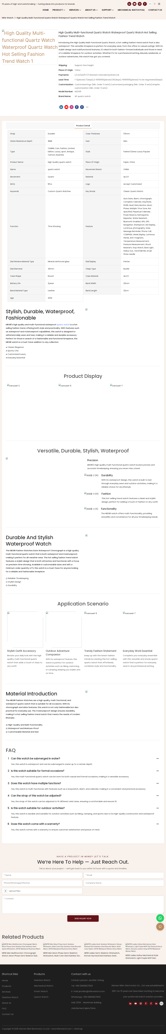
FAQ (4, 1008)
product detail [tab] (83, 125)
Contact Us (7, 1014)
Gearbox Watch (10, 997)
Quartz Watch (41, 996)
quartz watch (63, 324)
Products (6, 986)
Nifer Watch (7, 17)
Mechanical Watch (43, 985)
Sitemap (78, 1028)
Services (6, 991)
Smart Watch (41, 991)
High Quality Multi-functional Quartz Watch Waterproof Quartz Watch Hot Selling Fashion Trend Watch (66, 17)
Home (5, 980)
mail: (76, 991)
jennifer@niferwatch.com (92, 991)
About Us (6, 1002)
